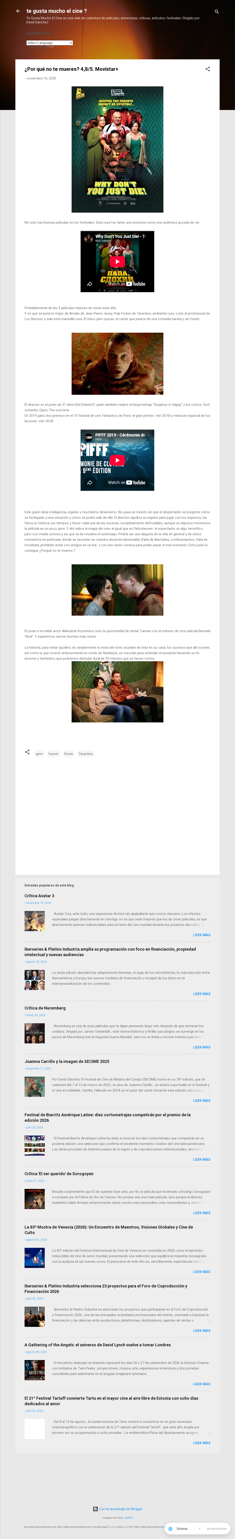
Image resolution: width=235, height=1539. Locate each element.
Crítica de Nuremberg (45, 1008)
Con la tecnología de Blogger (120, 1509)
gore (39, 754)
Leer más (201, 935)
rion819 (128, 1517)
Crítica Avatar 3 (39, 895)
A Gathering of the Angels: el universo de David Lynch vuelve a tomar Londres (98, 1344)
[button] (207, 69)
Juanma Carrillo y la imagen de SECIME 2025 (67, 1061)
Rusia (68, 754)
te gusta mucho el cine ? (56, 11)
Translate (63, 47)
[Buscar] (217, 12)
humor (54, 754)
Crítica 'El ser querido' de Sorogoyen (59, 1173)
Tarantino (86, 754)
